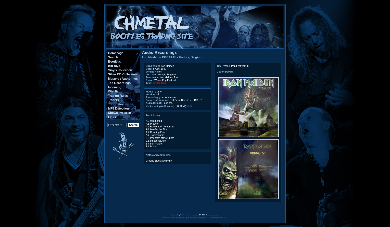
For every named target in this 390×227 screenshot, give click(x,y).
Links (112, 117)
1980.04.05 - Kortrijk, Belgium (182, 57)
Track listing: (153, 115)
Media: (150, 91)
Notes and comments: (158, 155)
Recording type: (155, 97)
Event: (149, 80)
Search (113, 57)
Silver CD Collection (122, 74)
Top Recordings (119, 83)
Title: (220, 66)
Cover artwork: (225, 71)
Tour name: (152, 77)
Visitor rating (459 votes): (160, 106)
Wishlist (113, 91)
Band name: (153, 66)
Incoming (114, 87)
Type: (149, 83)
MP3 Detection (118, 108)
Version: (150, 94)
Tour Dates (116, 104)
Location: (151, 74)
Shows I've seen (119, 112)
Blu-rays (114, 65)
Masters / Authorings (123, 78)
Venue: (150, 71)
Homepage (115, 53)
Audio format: (154, 103)
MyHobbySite (185, 215)
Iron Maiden (150, 57)
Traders (113, 100)
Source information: (157, 100)
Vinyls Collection (120, 70)
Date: (149, 68)
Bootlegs (114, 61)
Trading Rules (118, 95)
